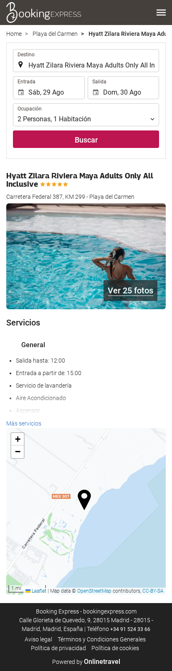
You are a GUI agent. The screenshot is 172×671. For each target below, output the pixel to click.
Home (14, 33)
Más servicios (23, 423)
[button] (161, 12)
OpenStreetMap (94, 591)
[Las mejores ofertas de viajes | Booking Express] (43, 12)
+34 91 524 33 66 (130, 629)
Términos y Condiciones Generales (102, 639)
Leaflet (38, 591)
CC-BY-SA (153, 591)
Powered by (86, 661)
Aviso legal (38, 639)
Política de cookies (115, 648)
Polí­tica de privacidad (58, 648)
